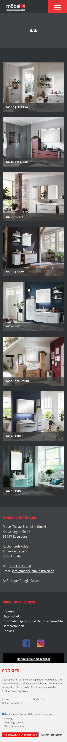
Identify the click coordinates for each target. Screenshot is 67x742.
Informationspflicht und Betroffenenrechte (33, 621)
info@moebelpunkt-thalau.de (33, 571)
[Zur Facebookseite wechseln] (26, 644)
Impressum (10, 611)
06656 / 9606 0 (20, 566)
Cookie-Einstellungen (21, 699)
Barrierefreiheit (13, 626)
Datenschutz (12, 616)
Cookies (8, 631)
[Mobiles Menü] (57, 6)
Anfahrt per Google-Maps (21, 580)
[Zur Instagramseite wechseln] (40, 644)
